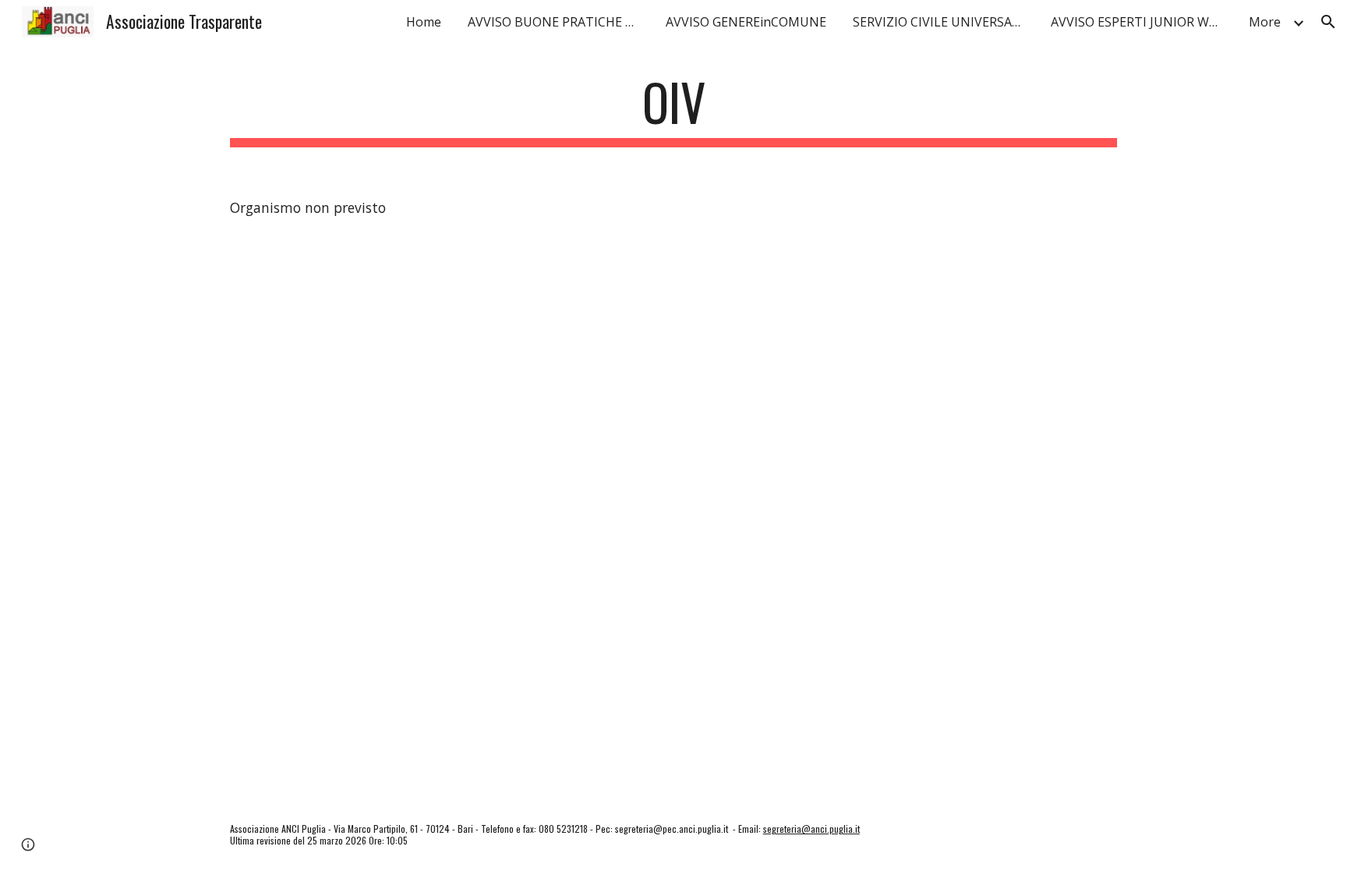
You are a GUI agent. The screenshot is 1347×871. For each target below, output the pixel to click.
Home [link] (423, 21)
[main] (673, 110)
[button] (1328, 22)
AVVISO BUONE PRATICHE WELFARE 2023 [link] (557, 21)
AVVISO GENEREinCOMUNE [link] (746, 21)
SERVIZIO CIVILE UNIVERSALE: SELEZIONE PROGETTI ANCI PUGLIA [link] (942, 21)
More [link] (1265, 21)
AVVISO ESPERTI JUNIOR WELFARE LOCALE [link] (1140, 21)
